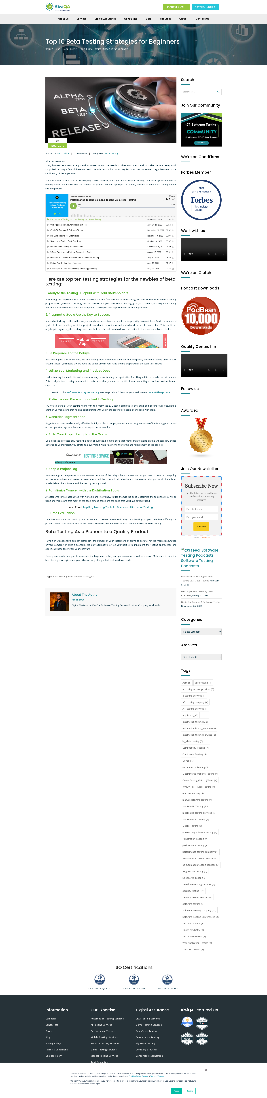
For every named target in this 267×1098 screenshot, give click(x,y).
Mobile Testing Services (104, 1037)
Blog (148, 18)
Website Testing (193, 949)
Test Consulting (100, 1061)
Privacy (145, 1076)
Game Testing (192, 780)
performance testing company (200, 851)
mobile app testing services (199, 812)
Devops (188, 760)
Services (82, 18)
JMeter (211, 780)
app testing (190, 715)
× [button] (205, 1069)
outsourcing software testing (199, 832)
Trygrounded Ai (205, 7)
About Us (63, 18)
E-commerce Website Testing (200, 773)
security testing (193, 890)
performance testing (195, 845)
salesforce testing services (198, 884)
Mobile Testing (192, 825)
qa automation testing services (200, 864)
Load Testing (206, 786)
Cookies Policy (135, 1076)
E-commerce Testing (147, 1037)
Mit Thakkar (63, 153)
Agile (186, 682)
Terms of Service (157, 1076)
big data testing (192, 741)
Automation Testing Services (107, 1018)
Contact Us (202, 18)
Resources (165, 18)
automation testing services (199, 734)
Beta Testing (112, 153)
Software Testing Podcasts (197, 563)
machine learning (193, 793)
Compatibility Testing (195, 747)
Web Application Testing (197, 942)
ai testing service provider (198, 689)
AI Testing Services (101, 1024)
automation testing (195, 721)
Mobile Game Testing (195, 819)
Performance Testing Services (200, 858)
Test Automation (193, 923)
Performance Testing (103, 1030)
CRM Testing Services (148, 1018)
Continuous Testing (194, 754)
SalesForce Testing (194, 877)
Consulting (131, 18)
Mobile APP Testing (195, 806)
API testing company (195, 702)
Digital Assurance (105, 18)
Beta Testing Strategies (81, 576)
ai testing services (194, 695)
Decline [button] (189, 1090)
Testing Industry (193, 929)
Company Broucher (146, 1049)
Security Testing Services (105, 1043)
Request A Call (176, 7)
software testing (193, 903)
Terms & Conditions (56, 1049)
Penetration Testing (195, 838)
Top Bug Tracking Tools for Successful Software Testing (118, 507)
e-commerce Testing (195, 767)
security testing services (197, 897)
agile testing (203, 682)
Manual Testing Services (104, 1055)
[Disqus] (110, 659)
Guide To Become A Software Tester (201, 601)
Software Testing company (199, 910)
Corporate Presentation (149, 1055)
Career (183, 18)
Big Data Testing (145, 1043)
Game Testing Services (104, 1049)
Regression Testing (194, 871)
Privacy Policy (53, 1043)
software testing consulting (83, 392)
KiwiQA (188, 786)
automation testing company (199, 728)
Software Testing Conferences (200, 916)
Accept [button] (176, 1090)
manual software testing (197, 799)
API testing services (195, 708)
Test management (194, 936)
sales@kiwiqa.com (159, 392)
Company (50, 1018)
